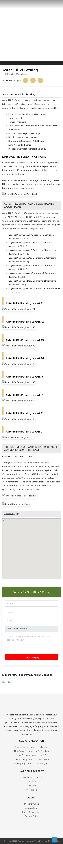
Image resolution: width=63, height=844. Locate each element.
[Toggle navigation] (58, 4)
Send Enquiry (32, 657)
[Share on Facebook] (25, 80)
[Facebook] (36, 734)
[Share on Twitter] (40, 80)
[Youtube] (39, 734)
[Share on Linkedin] (33, 80)
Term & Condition (41, 841)
